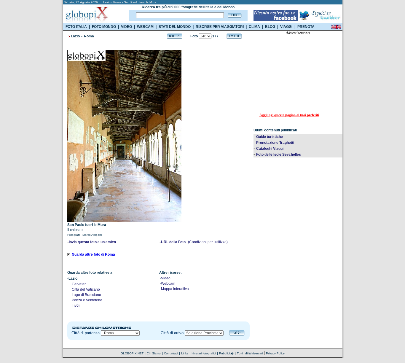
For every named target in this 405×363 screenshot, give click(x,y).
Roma (89, 36)
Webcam (168, 283)
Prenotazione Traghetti (275, 143)
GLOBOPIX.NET (132, 353)
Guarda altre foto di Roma (93, 254)
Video (165, 278)
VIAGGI (286, 27)
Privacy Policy (275, 353)
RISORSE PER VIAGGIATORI (220, 27)
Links (184, 353)
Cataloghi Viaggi (269, 149)
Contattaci (171, 353)
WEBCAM (145, 27)
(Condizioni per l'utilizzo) (208, 242)
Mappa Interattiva (175, 289)
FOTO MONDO (104, 27)
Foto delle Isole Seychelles (278, 154)
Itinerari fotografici (204, 353)
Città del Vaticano (86, 289)
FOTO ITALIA (76, 27)
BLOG (270, 27)
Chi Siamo (154, 353)
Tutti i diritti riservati (250, 353)
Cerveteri (79, 284)
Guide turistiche (269, 137)
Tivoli (76, 305)
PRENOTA (306, 27)
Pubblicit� (226, 353)
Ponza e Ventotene (87, 300)
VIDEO (126, 27)
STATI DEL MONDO (175, 27)
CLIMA (254, 27)
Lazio (75, 36)
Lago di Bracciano (86, 295)
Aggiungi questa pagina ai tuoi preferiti (289, 115)
